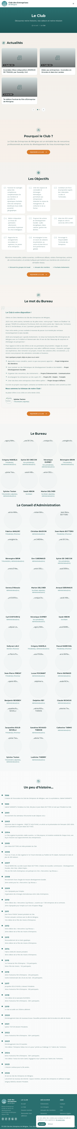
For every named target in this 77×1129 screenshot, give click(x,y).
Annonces (44, 1113)
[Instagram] (3, 1119)
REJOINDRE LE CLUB (37, 152)
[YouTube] (16, 1119)
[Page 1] (37, 109)
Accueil (23, 1104)
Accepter (42, 1124)
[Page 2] (39, 109)
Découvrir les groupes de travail (20, 267)
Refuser (50, 1124)
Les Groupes (45, 1107)
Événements (45, 1104)
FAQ (61, 1107)
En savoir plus (60, 1120)
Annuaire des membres (42, 267)
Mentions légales (65, 1113)
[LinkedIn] (12, 1119)
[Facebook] (9, 1119)
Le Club (23, 1107)
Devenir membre (26, 1110)
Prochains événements (61, 267)
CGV (61, 1110)
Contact (62, 1104)
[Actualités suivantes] (44, 110)
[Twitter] (6, 1119)
